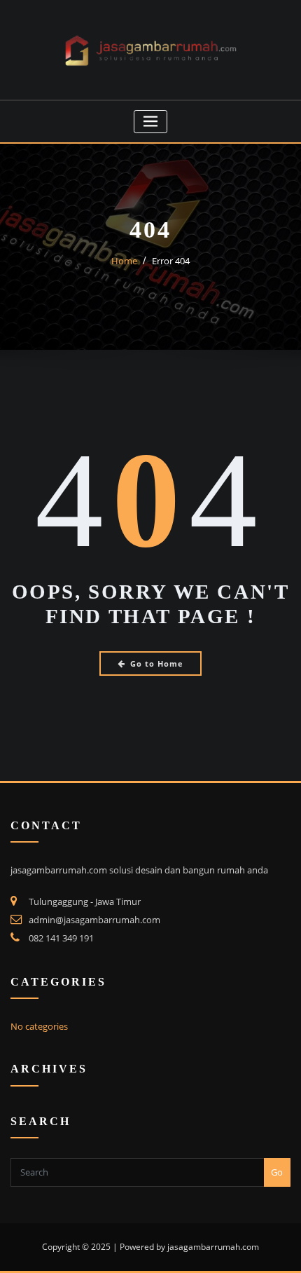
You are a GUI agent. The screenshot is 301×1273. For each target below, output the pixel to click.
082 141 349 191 (61, 938)
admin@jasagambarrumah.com (94, 919)
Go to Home (156, 663)
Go (277, 1172)
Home (124, 260)
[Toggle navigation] (151, 121)
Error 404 (171, 260)
